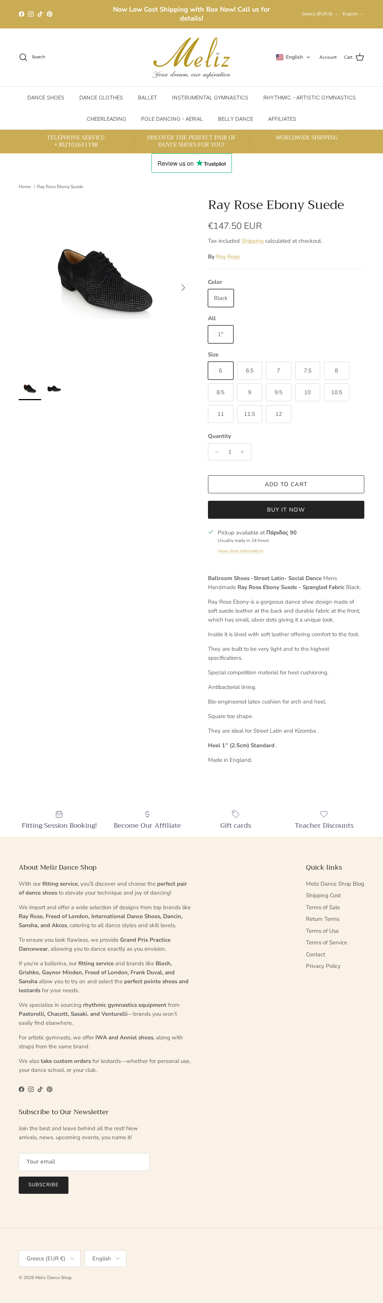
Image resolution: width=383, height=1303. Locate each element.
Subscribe (43, 1184)
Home (25, 187)
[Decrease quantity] (214, 452)
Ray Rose (228, 256)
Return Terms (323, 919)
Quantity (219, 436)
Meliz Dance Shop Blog (335, 883)
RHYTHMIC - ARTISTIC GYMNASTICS (309, 97)
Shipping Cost (323, 895)
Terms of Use (322, 931)
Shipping (252, 241)
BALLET (147, 97)
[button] (293, 57)
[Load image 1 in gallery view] (105, 283)
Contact (315, 954)
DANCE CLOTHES (101, 97)
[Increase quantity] (244, 452)
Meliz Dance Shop (53, 1278)
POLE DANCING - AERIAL (172, 119)
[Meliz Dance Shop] (191, 57)
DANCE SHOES (45, 97)
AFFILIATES (282, 119)
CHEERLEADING (106, 119)
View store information (240, 551)
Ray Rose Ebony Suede (60, 187)
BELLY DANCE (235, 119)
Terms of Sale (323, 907)
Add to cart (286, 484)
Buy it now (286, 509)
